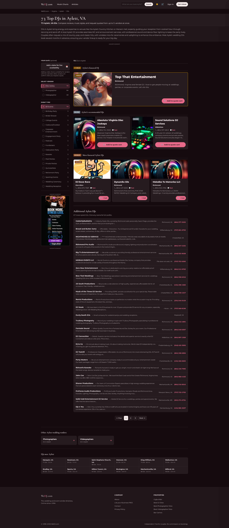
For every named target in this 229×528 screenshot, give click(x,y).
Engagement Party (53, 136)
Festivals (49, 141)
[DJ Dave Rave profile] (92, 169)
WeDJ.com (45, 11)
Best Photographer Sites (163, 506)
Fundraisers (50, 145)
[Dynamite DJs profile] (130, 169)
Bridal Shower (51, 116)
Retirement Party (52, 173)
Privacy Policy (119, 509)
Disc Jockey (50, 86)
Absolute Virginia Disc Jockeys (110, 122)
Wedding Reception (53, 186)
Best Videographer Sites (163, 509)
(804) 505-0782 (160, 188)
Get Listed (182, 4)
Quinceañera (51, 168)
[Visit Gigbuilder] (55, 221)
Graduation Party (52, 150)
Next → (142, 418)
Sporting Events (52, 177)
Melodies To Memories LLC (166, 182)
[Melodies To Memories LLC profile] (169, 169)
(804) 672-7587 (83, 188)
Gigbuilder (158, 499)
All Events (49, 107)
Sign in (171, 4)
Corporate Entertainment (51, 130)
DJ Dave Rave (82, 182)
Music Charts (62, 4)
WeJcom (46, 4)
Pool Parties (50, 159)
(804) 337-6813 (163, 130)
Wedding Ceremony (53, 182)
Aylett (62, 11)
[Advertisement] (114, 50)
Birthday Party (51, 111)
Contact (117, 506)
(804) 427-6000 (122, 188)
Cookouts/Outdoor (53, 125)
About (116, 499)
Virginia (54, 11)
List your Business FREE (123, 503)
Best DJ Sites (159, 503)
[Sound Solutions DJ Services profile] (142, 133)
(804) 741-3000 (105, 130)
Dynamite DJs (121, 182)
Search (148, 4)
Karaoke (49, 154)
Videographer (51, 95)
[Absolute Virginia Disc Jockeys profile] (84, 133)
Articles (75, 4)
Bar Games (158, 513)
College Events (51, 120)
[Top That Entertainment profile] (93, 89)
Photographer (51, 90)
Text (114, 130)
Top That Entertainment (135, 77)
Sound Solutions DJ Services (166, 122)
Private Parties (51, 163)
